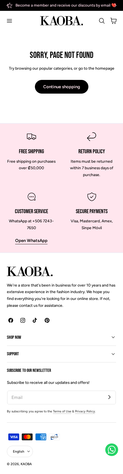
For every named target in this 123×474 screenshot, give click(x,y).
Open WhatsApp (31, 240)
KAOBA (26, 464)
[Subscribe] (109, 397)
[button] (9, 21)
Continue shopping (61, 86)
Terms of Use (62, 411)
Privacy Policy (85, 411)
